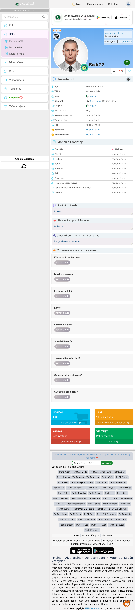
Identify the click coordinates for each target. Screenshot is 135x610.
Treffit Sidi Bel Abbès (106, 514)
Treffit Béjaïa (107, 477)
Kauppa (95, 535)
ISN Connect (92, 608)
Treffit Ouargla (64, 509)
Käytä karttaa (16, 53)
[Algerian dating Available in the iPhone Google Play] (103, 549)
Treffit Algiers (119, 472)
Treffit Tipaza (82, 525)
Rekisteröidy (115, 4)
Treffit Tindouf (66, 525)
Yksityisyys (109, 540)
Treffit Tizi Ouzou (116, 525)
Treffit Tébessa (105, 519)
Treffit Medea (125, 498)
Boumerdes (109, 100)
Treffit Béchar (92, 477)
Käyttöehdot (123, 540)
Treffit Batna (78, 477)
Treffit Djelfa (92, 488)
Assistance (126, 603)
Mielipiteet (107, 535)
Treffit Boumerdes (118, 482)
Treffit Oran (125, 503)
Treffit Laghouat (78, 498)
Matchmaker (16, 47)
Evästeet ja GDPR (62, 540)
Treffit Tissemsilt (98, 525)
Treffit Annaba (63, 477)
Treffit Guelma (95, 493)
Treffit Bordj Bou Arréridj (82, 482)
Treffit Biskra (122, 477)
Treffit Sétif (89, 514)
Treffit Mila (60, 503)
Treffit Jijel (122, 493)
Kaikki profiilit (16, 41)
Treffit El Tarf (63, 493)
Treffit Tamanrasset (86, 519)
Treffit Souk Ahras (67, 519)
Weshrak (26, 4)
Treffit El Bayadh (108, 488)
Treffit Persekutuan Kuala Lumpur (111, 509)
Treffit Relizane (61, 514)
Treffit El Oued (124, 488)
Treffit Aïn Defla (79, 472)
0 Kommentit (125, 41)
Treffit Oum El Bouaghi (83, 509)
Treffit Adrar (64, 472)
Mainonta (79, 540)
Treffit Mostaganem (76, 503)
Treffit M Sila (94, 498)
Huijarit (85, 535)
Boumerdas (95, 101)
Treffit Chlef (58, 488)
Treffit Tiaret (120, 519)
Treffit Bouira (102, 482)
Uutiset (75, 535)
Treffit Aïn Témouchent (100, 472)
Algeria (92, 96)
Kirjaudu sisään (95, 4)
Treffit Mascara (110, 498)
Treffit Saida (75, 514)
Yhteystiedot (99, 543)
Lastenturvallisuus (81, 543)
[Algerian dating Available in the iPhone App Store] (81, 549)
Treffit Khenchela (60, 498)
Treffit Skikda (125, 514)
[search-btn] (44, 17)
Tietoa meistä (93, 540)
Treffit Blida (63, 482)
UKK (110, 543)
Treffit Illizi (109, 493)
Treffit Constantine (75, 488)
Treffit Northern (110, 503)
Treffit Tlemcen (92, 530)
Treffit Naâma (94, 503)
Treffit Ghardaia (79, 493)
